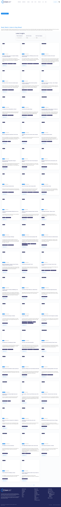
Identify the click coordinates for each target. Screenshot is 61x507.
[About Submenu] (47, 2)
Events (22, 493)
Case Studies (35, 492)
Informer (35, 495)
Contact (23, 496)
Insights (35, 496)
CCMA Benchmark (36, 490)
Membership (23, 490)
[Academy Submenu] (30, 2)
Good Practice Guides (36, 494)
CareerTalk (35, 491)
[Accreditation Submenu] (26, 2)
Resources (23, 494)
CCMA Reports (36, 493)
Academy (23, 492)
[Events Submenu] (36, 2)
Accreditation (23, 491)
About (22, 495)
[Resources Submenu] (41, 2)
